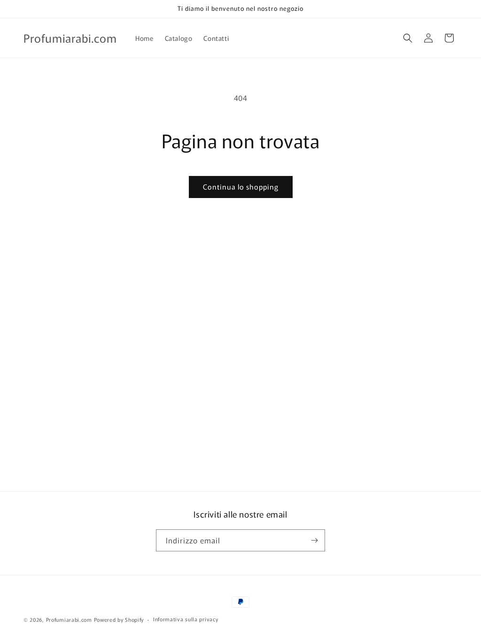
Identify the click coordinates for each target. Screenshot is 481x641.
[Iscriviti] (314, 540)
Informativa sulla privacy (185, 619)
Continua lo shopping (241, 186)
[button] (407, 38)
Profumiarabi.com (69, 619)
